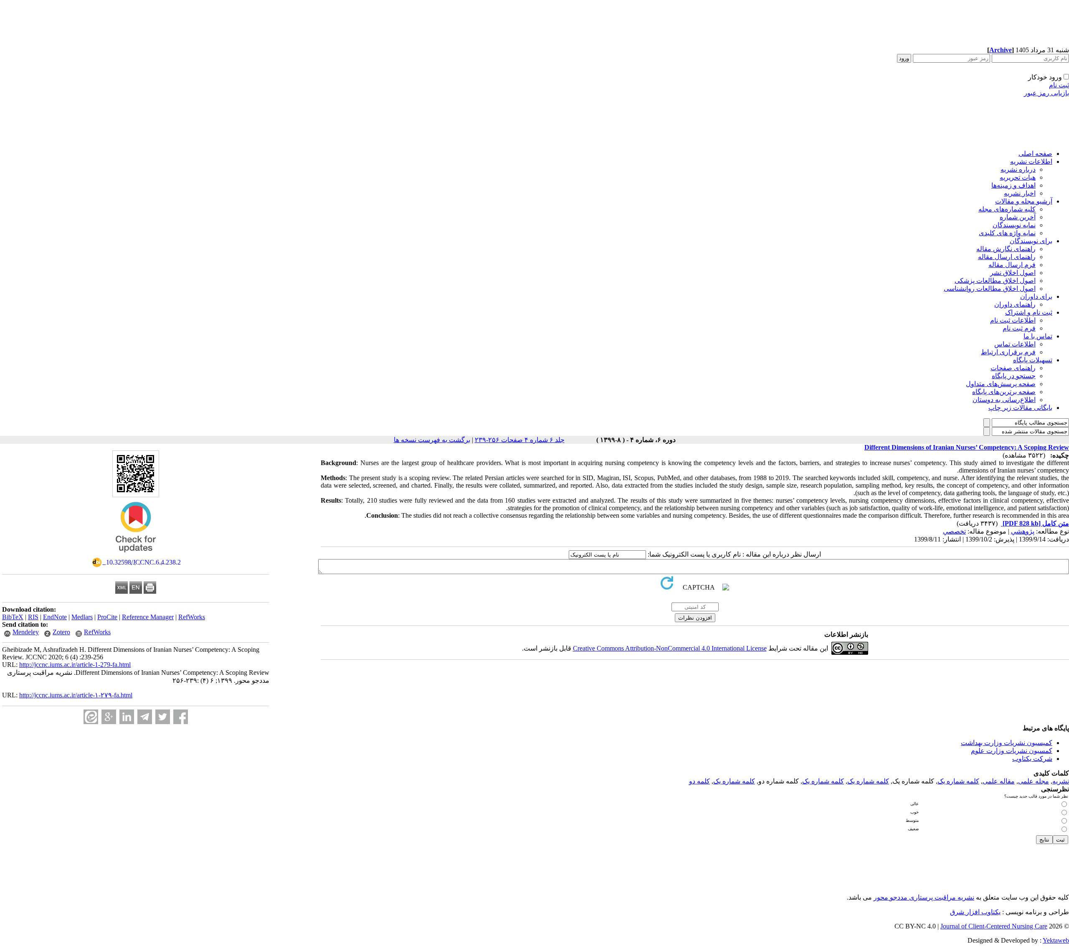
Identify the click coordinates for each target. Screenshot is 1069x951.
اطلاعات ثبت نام (1013, 320)
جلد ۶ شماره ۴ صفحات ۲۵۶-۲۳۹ (520, 439)
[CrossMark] (136, 555)
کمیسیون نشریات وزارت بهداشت (1006, 742)
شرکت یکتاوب (1032, 758)
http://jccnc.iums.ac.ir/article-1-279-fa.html (75, 664)
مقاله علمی (999, 781)
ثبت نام (1059, 85)
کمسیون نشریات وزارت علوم (1011, 750)
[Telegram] (144, 716)
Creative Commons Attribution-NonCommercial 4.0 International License (670, 648)
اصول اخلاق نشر (1013, 272)
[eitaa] (91, 716)
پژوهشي (1022, 531)
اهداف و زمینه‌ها (1013, 185)
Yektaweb (1056, 940)
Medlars (82, 616)
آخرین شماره (1018, 217)
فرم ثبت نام (1019, 328)
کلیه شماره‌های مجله (1007, 209)
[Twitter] (162, 716)
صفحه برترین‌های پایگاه (1004, 391)
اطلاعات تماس (1015, 344)
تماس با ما (1037, 336)
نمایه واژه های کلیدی (1007, 232)
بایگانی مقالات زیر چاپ (1020, 407)
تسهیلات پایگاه (1032, 360)
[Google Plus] (108, 716)
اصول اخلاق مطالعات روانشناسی (990, 288)
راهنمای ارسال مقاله (1007, 256)
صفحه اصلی (1035, 153)
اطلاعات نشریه (1031, 161)
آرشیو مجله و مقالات (1023, 201)
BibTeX (12, 616)
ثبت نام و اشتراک (1028, 312)
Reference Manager (148, 616)
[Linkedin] (126, 716)
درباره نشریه (1018, 169)
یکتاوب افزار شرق (975, 911)
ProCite (107, 616)
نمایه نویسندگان (1014, 225)
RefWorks (191, 616)
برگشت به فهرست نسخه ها (432, 439)
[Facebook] (180, 716)
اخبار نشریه (1020, 193)
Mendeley (26, 632)
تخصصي (954, 531)
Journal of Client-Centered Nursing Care (993, 926)
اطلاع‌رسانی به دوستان (1004, 399)
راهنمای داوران (1015, 304)
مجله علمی (1033, 781)
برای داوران (1036, 296)
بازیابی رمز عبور (1046, 93)
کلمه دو (699, 781)
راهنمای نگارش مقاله (1006, 248)
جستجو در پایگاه (1014, 375)
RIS (33, 616)
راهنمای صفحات (1013, 367)
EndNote (55, 616)
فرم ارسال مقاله (1012, 264)
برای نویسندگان (1031, 240)
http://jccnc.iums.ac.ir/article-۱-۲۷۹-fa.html (75, 695)
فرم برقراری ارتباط (1008, 352)
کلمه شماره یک (958, 781)
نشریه (1060, 781)
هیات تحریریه (1018, 177)
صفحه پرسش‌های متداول (1001, 383)
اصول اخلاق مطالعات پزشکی (995, 280)
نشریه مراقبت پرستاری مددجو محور (924, 897)
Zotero (61, 632)
